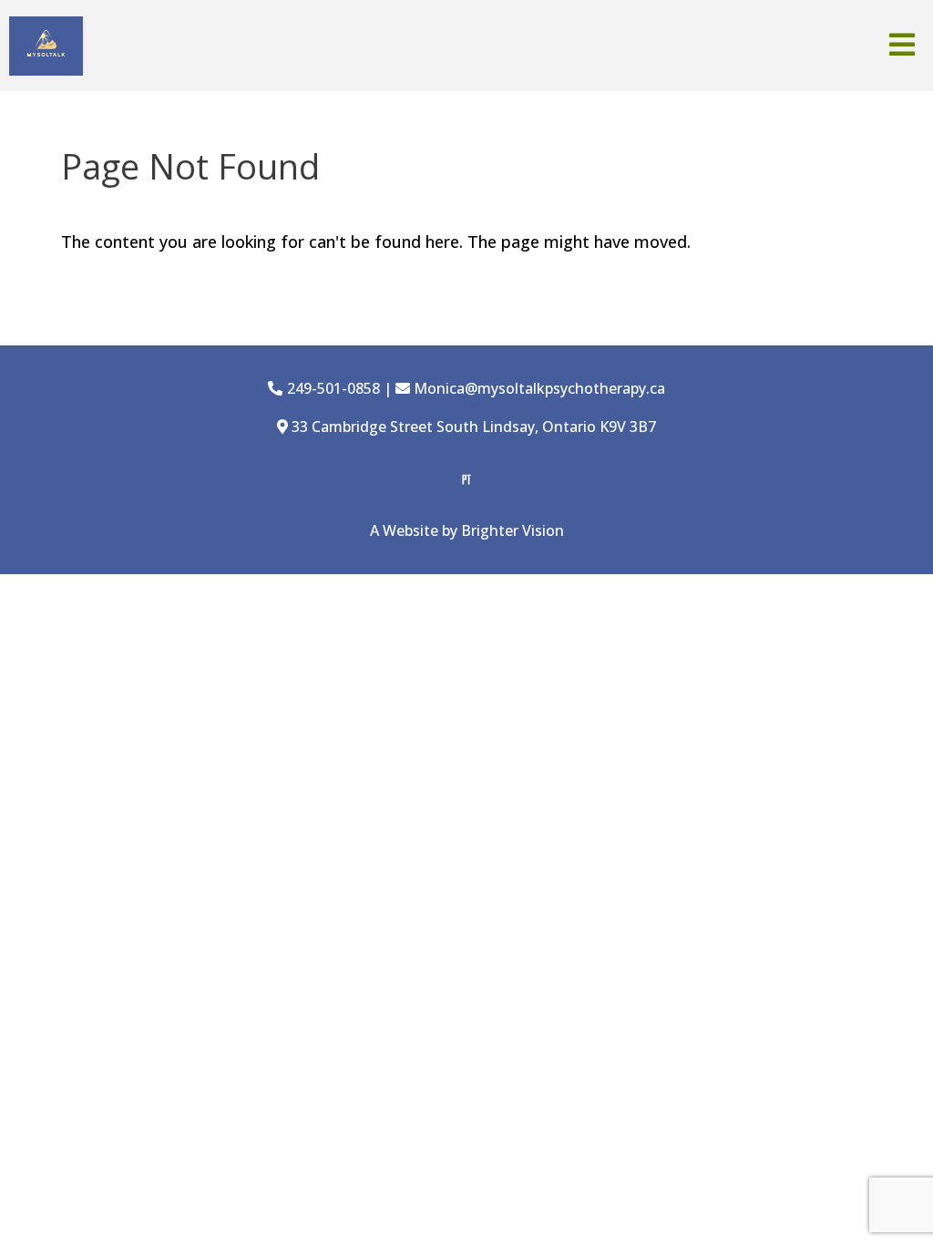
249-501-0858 (333, 388)
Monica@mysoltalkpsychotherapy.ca (539, 388)
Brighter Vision (512, 530)
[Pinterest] (466, 479)
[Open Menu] (902, 46)
